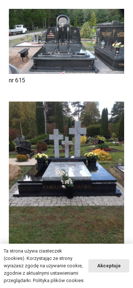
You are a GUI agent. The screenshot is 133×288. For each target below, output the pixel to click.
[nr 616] (66, 178)
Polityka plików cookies (58, 280)
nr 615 (17, 80)
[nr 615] (66, 41)
